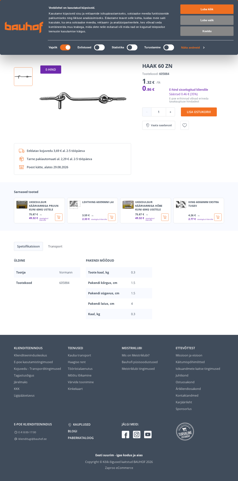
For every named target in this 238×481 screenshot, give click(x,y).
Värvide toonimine (81, 382)
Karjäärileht (184, 402)
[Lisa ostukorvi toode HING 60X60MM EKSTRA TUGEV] (218, 217)
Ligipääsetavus (24, 395)
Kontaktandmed (187, 395)
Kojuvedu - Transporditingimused (37, 369)
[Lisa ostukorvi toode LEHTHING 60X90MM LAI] (111, 217)
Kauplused (81, 424)
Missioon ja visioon (189, 355)
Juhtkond (182, 375)
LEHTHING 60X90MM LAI (98, 202)
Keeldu (207, 31)
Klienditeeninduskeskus (30, 355)
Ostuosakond (185, 382)
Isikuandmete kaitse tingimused (198, 369)
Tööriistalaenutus (80, 369)
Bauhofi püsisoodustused (140, 362)
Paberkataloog (81, 438)
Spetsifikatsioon (28, 246)
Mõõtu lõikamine (79, 375)
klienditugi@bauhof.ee (32, 439)
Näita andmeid (190, 47)
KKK (17, 389)
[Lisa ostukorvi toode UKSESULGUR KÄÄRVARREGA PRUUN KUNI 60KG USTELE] (58, 217)
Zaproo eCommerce (119, 468)
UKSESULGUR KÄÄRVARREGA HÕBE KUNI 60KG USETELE (148, 205)
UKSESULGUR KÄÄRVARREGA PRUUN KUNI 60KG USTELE (43, 205)
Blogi (72, 431)
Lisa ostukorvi (199, 112)
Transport (55, 246)
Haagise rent (77, 362)
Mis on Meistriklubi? (135, 355)
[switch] (99, 47)
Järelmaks (21, 382)
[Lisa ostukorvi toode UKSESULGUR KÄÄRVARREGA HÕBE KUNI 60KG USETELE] (165, 217)
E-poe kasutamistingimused (33, 362)
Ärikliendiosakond (188, 389)
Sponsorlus (184, 409)
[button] (23, 76)
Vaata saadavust (161, 125)
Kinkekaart (75, 389)
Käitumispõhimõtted (190, 362)
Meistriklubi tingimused (138, 369)
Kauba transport (79, 355)
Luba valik (207, 20)
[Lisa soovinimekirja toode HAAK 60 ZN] (184, 125)
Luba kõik (207, 9)
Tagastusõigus (24, 375)
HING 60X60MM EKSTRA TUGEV (203, 203)
